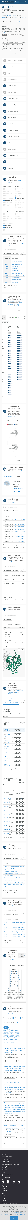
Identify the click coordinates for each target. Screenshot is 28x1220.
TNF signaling (7, 886)
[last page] (23, 288)
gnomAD (10, 562)
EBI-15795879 (7, 829)
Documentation (8, 1175)
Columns (8, 253)
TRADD (15, 17)
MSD (3, 1195)
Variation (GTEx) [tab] (16, 311)
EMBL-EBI (5, 1188)
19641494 (23, 829)
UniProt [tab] (19, 476)
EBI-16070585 (7, 825)
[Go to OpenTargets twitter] (3, 1182)
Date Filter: (6, 1023)
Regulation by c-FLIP (9, 875)
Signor (12, 692)
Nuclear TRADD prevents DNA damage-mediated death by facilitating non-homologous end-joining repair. (15, 1068)
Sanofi (4, 1200)
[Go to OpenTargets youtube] (14, 1182)
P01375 (8, 746)
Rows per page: (7, 285)
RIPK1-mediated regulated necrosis (13, 873)
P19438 (8, 730)
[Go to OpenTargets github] (19, 1182)
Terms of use (5, 1161)
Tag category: (7, 1018)
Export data (11, 420)
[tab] (9, 22)
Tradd (5, 922)
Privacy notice (6, 1159)
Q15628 (4, 17)
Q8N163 (8, 765)
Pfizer (3, 1198)
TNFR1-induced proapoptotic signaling (14, 866)
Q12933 (8, 734)
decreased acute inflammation (20, 929)
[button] (13, 326)
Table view (21, 955)
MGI (13, 905)
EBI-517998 (7, 814)
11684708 (23, 802)
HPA (21, 471)
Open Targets (19, 690)
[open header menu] (25, 2)
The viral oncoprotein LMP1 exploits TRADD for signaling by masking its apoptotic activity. (14, 1050)
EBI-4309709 (7, 818)
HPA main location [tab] (9, 476)
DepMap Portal (11, 416)
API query (23, 253)
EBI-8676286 (7, 798)
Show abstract (10, 1061)
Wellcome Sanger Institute (9, 1203)
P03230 (6, 756)
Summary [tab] (6, 311)
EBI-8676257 (7, 833)
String (9, 693)
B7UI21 (5, 752)
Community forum (7, 1156)
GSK (3, 1193)
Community (7, 1177)
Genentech (5, 1190)
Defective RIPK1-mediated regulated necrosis (16, 884)
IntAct (9, 692)
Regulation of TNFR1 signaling (11, 869)
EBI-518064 (7, 806)
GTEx (13, 304)
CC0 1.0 (3, 1166)
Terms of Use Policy (20, 1214)
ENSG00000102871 (12, 15)
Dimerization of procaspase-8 (11, 871)
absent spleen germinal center (20, 922)
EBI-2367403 (7, 821)
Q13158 (8, 738)
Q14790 (8, 750)
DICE (17, 305)
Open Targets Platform (7, 1164)
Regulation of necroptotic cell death (13, 882)
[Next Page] (21, 288)
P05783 (8, 762)
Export (16, 253)
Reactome (17, 692)
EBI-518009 (7, 810)
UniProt (18, 471)
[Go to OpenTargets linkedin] (8, 1182)
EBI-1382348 (7, 802)
